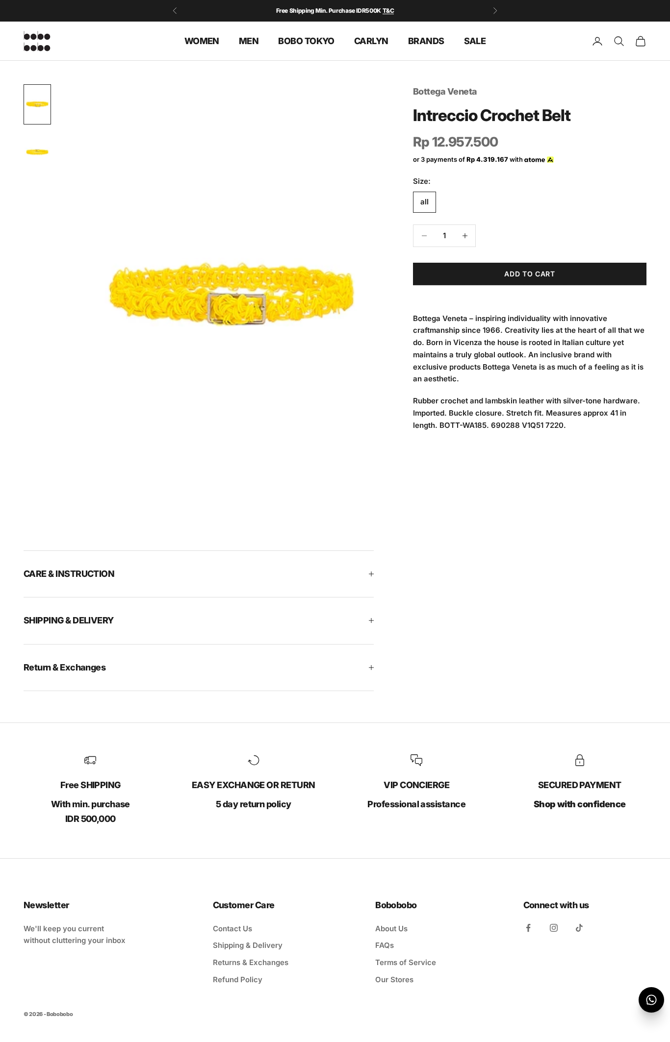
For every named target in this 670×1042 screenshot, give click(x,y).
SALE (475, 40)
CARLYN (371, 40)
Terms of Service (405, 962)
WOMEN (201, 40)
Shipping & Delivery (248, 945)
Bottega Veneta (445, 91)
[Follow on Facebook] (528, 928)
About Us (391, 928)
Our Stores (394, 979)
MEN (248, 40)
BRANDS (426, 40)
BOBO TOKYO (306, 40)
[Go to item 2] (37, 152)
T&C (388, 10)
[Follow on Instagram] (554, 928)
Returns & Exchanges (250, 962)
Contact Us (232, 928)
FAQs (384, 945)
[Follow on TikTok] (579, 928)
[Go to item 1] (37, 104)
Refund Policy (237, 979)
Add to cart (529, 274)
